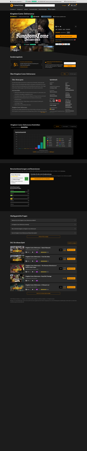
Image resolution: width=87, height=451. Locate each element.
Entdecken (12, 9)
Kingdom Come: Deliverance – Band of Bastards (38, 247)
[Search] (53, 5)
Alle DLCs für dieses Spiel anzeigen (43, 293)
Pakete (25, 9)
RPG (56, 29)
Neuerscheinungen (43, 9)
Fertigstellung (73, 126)
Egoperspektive (68, 103)
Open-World (68, 100)
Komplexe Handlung (69, 90)
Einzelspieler (68, 102)
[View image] (26, 49)
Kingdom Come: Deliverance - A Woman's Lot (37, 285)
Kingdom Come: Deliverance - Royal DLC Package (38, 276)
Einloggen (64, 5)
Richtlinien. (63, 171)
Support (75, 9)
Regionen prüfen (58, 41)
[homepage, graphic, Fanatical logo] (16, 5)
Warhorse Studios (53, 95)
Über (65, 73)
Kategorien (19, 9)
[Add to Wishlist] (76, 27)
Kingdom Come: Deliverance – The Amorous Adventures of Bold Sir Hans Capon (41, 266)
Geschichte (67, 95)
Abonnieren (70, 65)
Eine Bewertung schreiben (42, 178)
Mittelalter (67, 93)
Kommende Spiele (33, 9)
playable (53, 109)
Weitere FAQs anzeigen (43, 236)
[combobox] (43, 5)
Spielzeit (57, 126)
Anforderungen (73, 73)
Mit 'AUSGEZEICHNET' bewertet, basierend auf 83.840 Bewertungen (49, 1)
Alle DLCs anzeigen (72, 243)
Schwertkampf (68, 96)
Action (64, 29)
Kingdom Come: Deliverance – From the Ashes (38, 256)
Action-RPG (68, 29)
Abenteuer (60, 29)
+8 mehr (54, 105)
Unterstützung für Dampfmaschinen (57, 111)
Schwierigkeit (65, 126)
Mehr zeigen (43, 112)
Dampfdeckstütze (53, 107)
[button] (16, 1)
